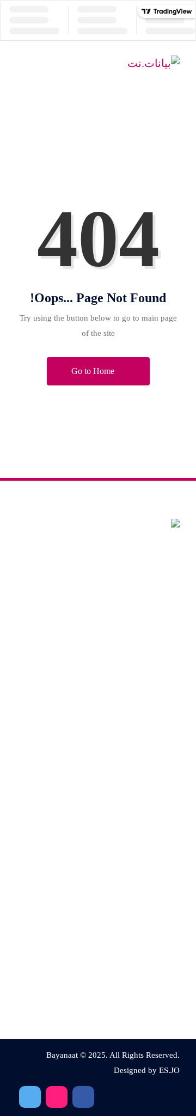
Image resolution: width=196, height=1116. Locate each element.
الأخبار (168, 872)
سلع (171, 802)
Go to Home (94, 371)
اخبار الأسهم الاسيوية (145, 986)
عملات (168, 779)
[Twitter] (57, 1097)
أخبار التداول (158, 1009)
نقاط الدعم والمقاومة (144, 732)
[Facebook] (83, 1097)
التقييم (168, 755)
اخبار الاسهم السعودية (143, 963)
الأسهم (167, 825)
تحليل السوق (157, 849)
